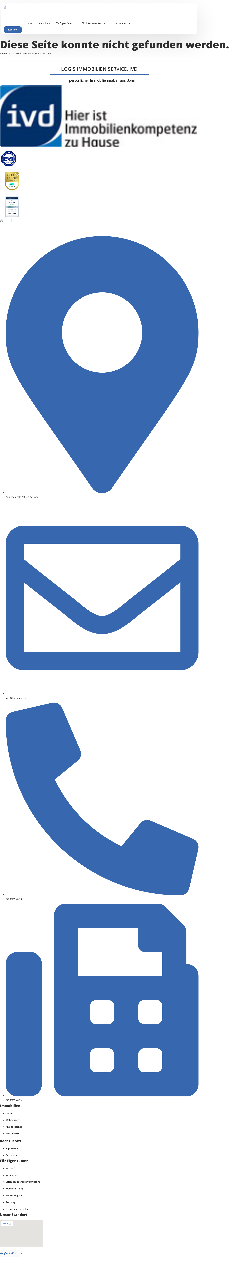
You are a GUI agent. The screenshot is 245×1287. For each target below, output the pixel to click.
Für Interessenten (92, 23)
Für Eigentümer (64, 23)
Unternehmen (119, 23)
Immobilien (44, 23)
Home (29, 23)
